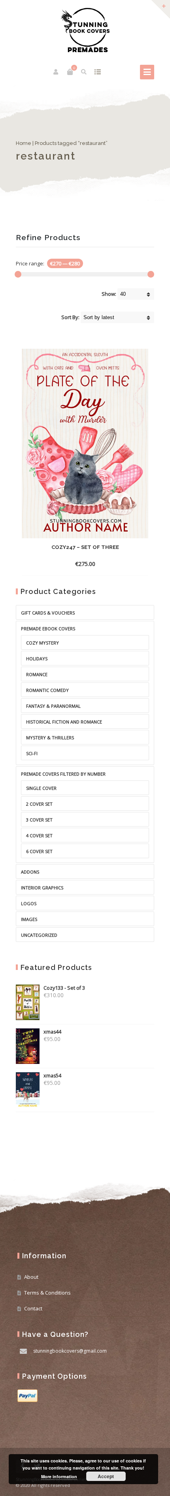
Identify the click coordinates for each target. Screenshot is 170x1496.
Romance (36, 674)
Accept (106, 1476)
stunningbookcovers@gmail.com (70, 1351)
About (31, 1276)
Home (23, 143)
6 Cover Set (39, 851)
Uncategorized (39, 935)
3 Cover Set (39, 820)
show (97, 72)
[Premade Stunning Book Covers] (85, 30)
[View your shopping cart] (70, 72)
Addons (30, 872)
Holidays (36, 659)
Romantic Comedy (47, 690)
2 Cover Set (39, 804)
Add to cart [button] (78, 563)
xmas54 (52, 1075)
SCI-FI (32, 753)
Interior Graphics (42, 888)
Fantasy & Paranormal (53, 706)
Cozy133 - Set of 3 (64, 988)
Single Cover (41, 788)
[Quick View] (104, 563)
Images (29, 919)
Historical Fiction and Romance (64, 722)
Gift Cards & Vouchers (48, 613)
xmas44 (52, 1031)
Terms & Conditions (47, 1292)
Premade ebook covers (48, 628)
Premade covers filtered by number (63, 774)
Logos (28, 903)
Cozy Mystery (42, 643)
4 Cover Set (39, 835)
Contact (33, 1308)
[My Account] (56, 72)
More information (59, 1476)
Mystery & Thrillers (50, 737)
